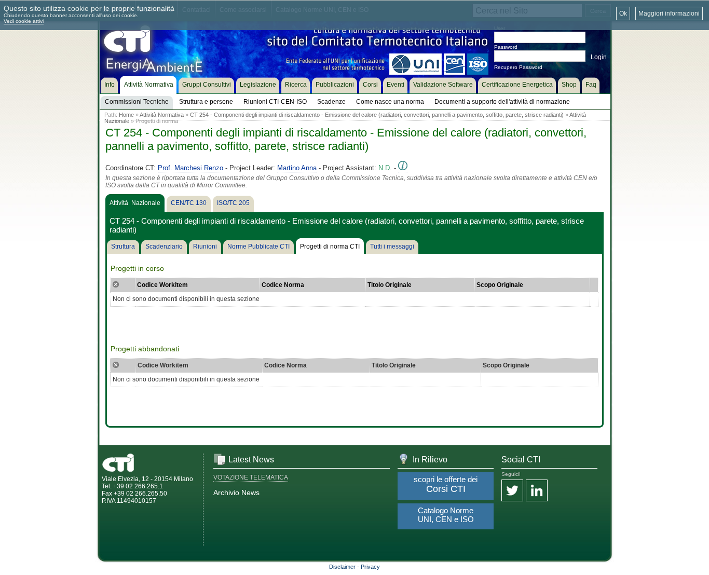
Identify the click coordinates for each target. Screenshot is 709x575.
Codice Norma (283, 285)
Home (126, 115)
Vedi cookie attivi (24, 21)
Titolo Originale (389, 285)
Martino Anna (297, 168)
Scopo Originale (499, 285)
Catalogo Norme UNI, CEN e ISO (446, 515)
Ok (623, 13)
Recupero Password (518, 67)
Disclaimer (342, 567)
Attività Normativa (162, 115)
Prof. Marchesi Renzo (190, 168)
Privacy (370, 567)
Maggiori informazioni (669, 13)
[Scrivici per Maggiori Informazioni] (402, 168)
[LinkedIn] (537, 491)
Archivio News (236, 492)
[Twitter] (512, 491)
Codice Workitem (162, 285)
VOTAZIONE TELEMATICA (250, 477)
